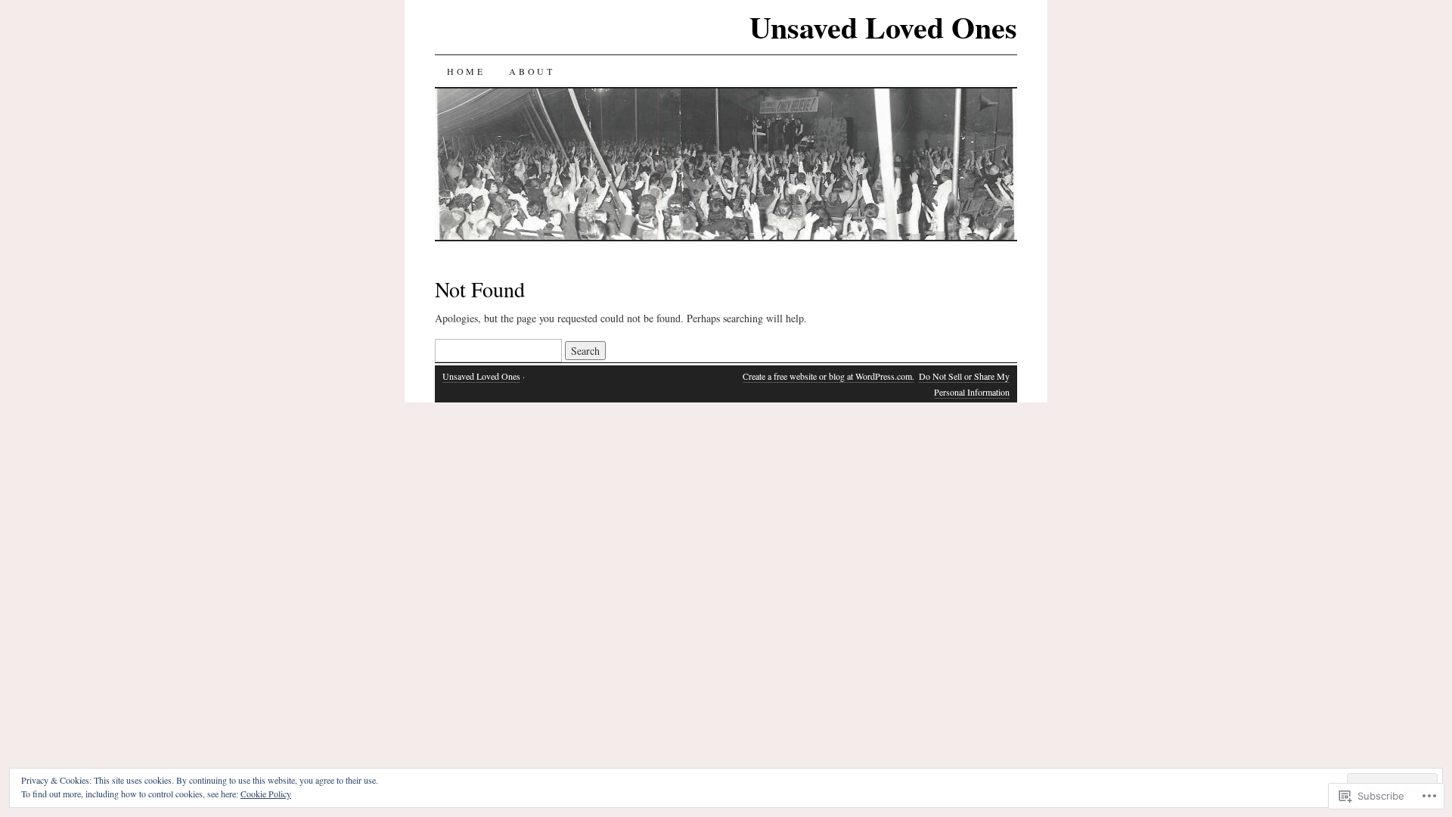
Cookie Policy (265, 793)
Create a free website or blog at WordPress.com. (828, 376)
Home (466, 71)
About (531, 71)
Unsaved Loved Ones (883, 27)
